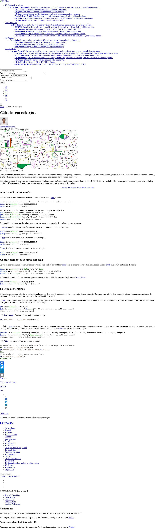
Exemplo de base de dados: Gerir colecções (77, 187)
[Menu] (1, 104)
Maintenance (10, 467)
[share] (5, 410)
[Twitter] (77, 367)
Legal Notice (10, 497)
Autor (2, 80)
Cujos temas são (6, 75)
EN (6, 91)
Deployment (9, 470)
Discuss (3, 378)
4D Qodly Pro (10, 450)
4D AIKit (8, 432)
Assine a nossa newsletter (9, 476)
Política (71, 518)
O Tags (3, 78)
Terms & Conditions (12, 495)
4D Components (11, 435)
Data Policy (9, 500)
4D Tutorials (9, 461)
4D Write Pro (10, 445)
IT (6, 98)
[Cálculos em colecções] (39, 168)
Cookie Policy (10, 502)
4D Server (9, 465)
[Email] (77, 375)
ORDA (8, 456)
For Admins (9, 38)
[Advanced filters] (24, 71)
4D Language (10, 454)
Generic (8, 437)
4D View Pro (10, 443)
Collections (4, 414)
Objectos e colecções (8, 382)
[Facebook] (77, 363)
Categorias (6, 422)
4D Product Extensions (14, 5)
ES (6, 96)
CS (6, 93)
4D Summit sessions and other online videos (22, 463)
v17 (1, 390)
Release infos (10, 428)
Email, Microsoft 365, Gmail (16, 448)
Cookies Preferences (12, 504)
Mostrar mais (5, 474)
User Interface (10, 439)
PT (2, 82)
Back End (8, 441)
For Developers (11, 23)
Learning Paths (10, 49)
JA (6, 100)
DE (6, 87)
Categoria (3, 73)
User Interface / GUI (13, 459)
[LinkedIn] (77, 371)
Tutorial (8, 430)
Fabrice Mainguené (7, 127)
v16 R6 (3, 386)
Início (2, 107)
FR (6, 89)
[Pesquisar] (26, 71)
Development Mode (12, 452)
